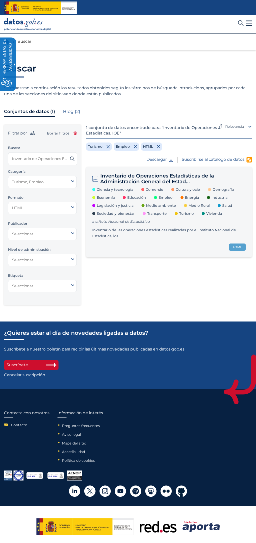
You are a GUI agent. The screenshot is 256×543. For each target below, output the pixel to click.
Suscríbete (17, 364)
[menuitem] (27, 425)
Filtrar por (18, 133)
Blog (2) (71, 111)
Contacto (19, 425)
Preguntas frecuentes (81, 426)
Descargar (156, 159)
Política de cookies (78, 460)
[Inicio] (27, 24)
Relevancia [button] (234, 126)
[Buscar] (72, 158)
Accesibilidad (73, 452)
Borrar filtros (58, 133)
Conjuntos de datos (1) (29, 111)
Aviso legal (71, 434)
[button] (249, 23)
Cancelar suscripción (24, 375)
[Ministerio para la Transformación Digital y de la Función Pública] (40, 8)
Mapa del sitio (74, 443)
